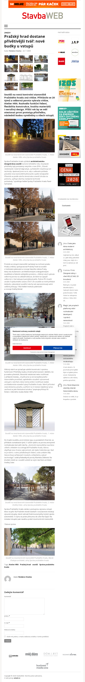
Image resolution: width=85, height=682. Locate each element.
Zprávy (7, 33)
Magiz (65, 305)
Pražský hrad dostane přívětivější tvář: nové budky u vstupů (24, 41)
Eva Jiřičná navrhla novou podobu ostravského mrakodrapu (70, 355)
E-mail (6, 623)
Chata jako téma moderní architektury (69, 246)
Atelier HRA (14, 564)
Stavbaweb (66, 205)
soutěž (35, 564)
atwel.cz (17, 678)
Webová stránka (9, 630)
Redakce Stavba (15, 51)
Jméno (6, 616)
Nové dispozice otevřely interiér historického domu (71, 388)
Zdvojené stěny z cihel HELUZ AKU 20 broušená (71, 276)
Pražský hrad (25, 564)
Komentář (7, 596)
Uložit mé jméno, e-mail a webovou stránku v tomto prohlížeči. (28, 637)
